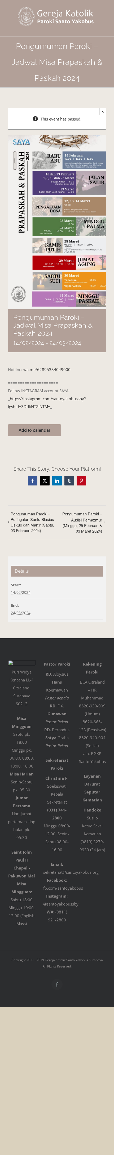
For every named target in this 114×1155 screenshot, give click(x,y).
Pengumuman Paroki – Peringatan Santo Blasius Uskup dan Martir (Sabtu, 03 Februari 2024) (32, 522)
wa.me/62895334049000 (47, 369)
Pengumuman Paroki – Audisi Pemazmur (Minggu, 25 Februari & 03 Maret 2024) (82, 522)
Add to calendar (34, 430)
